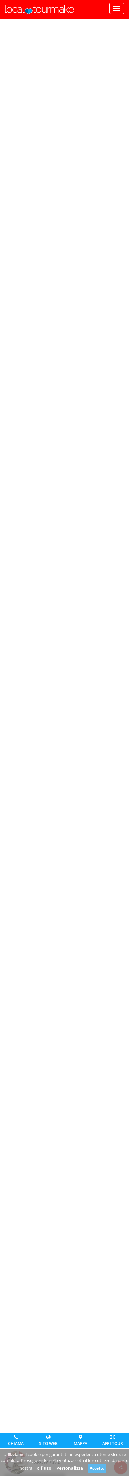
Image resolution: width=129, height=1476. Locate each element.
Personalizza (69, 1468)
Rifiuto (43, 1468)
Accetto (97, 1468)
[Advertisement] (64, 27)
